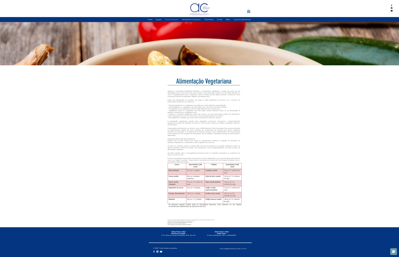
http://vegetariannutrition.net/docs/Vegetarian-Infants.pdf (179, 224)
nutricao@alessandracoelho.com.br (233, 249)
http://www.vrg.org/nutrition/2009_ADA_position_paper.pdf (180, 222)
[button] (248, 11)
